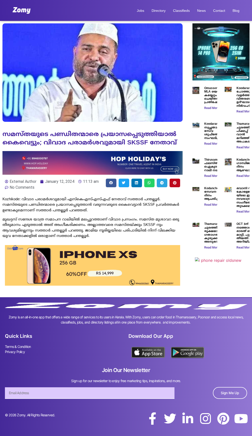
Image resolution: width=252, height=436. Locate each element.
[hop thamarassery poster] (92, 173)
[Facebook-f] (152, 418)
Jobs (140, 11)
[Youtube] (241, 418)
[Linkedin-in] (188, 418)
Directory (159, 11)
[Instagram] (205, 418)
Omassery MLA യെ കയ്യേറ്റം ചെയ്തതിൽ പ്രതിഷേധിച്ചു (215, 96)
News (201, 11)
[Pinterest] (223, 418)
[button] (111, 183)
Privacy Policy (15, 352)
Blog (236, 11)
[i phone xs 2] (92, 284)
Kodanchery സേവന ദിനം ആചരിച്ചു (212, 194)
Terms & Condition (18, 346)
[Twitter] (170, 418)
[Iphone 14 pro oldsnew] (221, 79)
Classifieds (181, 11)
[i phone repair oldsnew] (218, 260)
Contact (219, 11)
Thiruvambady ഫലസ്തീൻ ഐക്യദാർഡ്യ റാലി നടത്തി (215, 165)
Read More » (212, 108)
